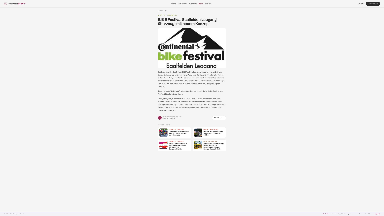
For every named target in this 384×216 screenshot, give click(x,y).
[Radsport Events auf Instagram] (376, 214)
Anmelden (361, 4)
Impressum (354, 214)
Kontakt (334, 214)
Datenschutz (362, 214)
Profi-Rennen (182, 4)
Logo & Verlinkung (343, 214)
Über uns (371, 214)
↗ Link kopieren (219, 118)
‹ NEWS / (162, 11)
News (201, 4)
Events (173, 4)
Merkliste (208, 4)
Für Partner (326, 214)
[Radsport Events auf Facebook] (379, 214)
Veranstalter (193, 4)
